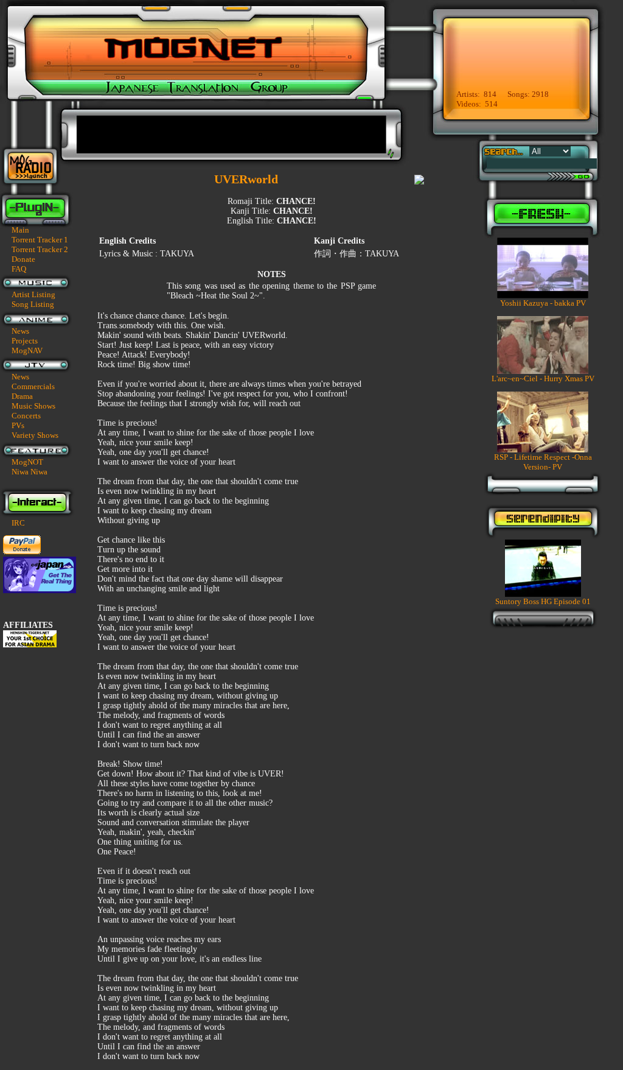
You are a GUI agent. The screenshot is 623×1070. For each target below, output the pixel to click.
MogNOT (27, 461)
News (20, 331)
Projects (25, 340)
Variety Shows (35, 435)
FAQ (19, 268)
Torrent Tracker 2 (40, 249)
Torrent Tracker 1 (40, 239)
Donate (23, 259)
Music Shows (33, 405)
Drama (22, 396)
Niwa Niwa (29, 471)
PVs (18, 425)
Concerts (26, 415)
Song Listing (33, 304)
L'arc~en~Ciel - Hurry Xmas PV (543, 378)
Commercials (33, 386)
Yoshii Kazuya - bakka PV (543, 303)
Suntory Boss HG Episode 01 (543, 601)
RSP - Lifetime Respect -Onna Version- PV (543, 461)
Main (20, 229)
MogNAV (27, 350)
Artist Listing (33, 294)
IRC (18, 522)
